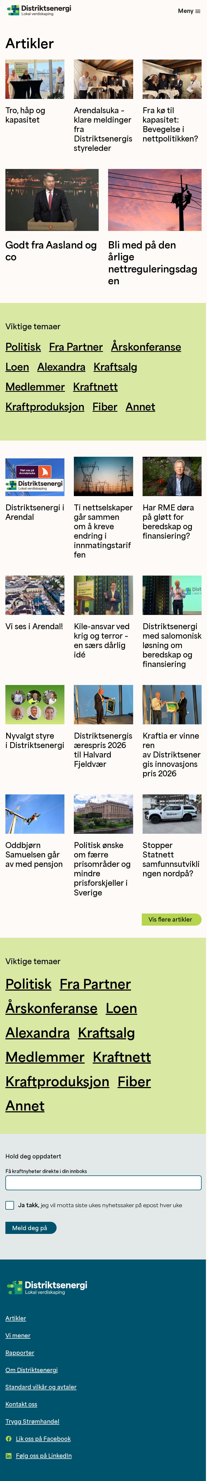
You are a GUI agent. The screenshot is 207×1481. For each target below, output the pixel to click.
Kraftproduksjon (44, 406)
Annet (140, 406)
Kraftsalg (115, 366)
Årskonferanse (146, 346)
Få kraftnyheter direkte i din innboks (46, 1171)
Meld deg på (29, 1227)
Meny (186, 10)
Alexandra (61, 366)
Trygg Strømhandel (32, 1421)
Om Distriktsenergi (31, 1369)
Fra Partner (76, 346)
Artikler (15, 1318)
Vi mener (17, 1335)
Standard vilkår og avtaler (41, 1386)
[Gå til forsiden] (39, 10)
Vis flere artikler (170, 919)
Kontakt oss (21, 1404)
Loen (17, 366)
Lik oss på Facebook (43, 1438)
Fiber (105, 406)
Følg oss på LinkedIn (44, 1455)
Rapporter (19, 1352)
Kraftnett (95, 386)
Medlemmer (35, 386)
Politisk (23, 346)
